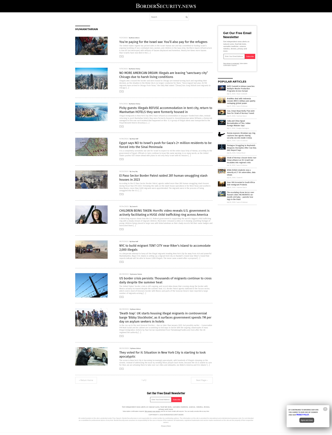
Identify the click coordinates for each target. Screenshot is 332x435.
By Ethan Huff (134, 139)
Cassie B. (240, 177)
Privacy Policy (166, 426)
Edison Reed (241, 153)
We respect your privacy (152, 411)
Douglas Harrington (243, 128)
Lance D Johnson (242, 106)
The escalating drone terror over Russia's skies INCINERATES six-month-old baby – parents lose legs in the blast (240, 196)
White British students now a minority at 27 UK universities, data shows (241, 172)
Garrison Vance (242, 116)
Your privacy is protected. (231, 63)
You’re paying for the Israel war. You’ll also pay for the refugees (163, 42)
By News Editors (134, 38)
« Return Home (86, 380)
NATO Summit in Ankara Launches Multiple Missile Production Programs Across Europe (241, 88)
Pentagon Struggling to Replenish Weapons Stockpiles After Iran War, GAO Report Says (242, 147)
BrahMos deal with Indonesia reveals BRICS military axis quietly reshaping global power (241, 101)
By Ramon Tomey (134, 69)
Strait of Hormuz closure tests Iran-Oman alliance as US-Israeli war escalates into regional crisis (242, 160)
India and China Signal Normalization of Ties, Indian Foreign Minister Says (238, 123)
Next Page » (202, 380)
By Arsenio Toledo (136, 274)
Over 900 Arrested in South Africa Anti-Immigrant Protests (241, 183)
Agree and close (307, 420)
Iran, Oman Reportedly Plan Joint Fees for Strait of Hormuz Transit (240, 112)
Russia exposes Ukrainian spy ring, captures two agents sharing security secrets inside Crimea (241, 135)
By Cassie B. (134, 206)
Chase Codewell (242, 94)
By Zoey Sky (134, 171)
